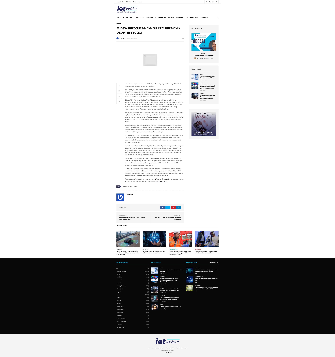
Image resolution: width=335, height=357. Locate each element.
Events (171, 17)
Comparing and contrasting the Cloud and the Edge (206, 279)
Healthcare (198, 249)
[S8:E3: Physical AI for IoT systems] (203, 42)
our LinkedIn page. (161, 181)
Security (118, 303)
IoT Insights (127, 17)
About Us (150, 348)
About (134, 2)
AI (117, 268)
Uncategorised (120, 327)
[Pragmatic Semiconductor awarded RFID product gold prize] (154, 307)
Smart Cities (119, 306)
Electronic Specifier (161, 179)
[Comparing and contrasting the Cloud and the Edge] (189, 279)
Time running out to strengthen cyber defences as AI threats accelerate (169, 298)
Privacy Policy (170, 348)
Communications (173, 249)
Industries (150, 17)
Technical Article (120, 318)
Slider (135, 186)
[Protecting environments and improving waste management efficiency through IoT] (189, 288)
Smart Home (119, 309)
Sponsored (119, 315)
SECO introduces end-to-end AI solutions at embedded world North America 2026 (207, 96)
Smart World (119, 312)
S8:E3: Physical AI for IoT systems (203, 55)
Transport (119, 249)
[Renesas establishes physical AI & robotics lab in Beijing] (194, 77)
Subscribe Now (120, 2)
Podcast (203, 53)
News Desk (122, 38)
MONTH (214, 262)
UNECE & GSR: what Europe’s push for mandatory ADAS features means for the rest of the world (127, 253)
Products (140, 17)
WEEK (210, 262)
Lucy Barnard (201, 58)
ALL (218, 262)
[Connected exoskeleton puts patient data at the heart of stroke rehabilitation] (207, 239)
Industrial (119, 280)
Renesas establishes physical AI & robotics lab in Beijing (207, 77)
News (118, 17)
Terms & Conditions (181, 348)
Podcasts (162, 17)
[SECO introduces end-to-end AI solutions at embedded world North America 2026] (194, 96)
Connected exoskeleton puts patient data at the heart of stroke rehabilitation (206, 252)
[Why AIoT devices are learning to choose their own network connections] (154, 239)
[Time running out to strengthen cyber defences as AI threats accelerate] (154, 298)
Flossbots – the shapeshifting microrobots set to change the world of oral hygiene (206, 270)
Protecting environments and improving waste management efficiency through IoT (206, 288)
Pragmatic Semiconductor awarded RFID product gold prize (170, 307)
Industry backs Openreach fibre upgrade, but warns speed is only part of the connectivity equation (180, 253)
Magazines (180, 17)
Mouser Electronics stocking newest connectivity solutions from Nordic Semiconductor (207, 86)
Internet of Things (127, 186)
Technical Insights (121, 321)
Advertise (128, 2)
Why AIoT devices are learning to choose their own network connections (154, 252)
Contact (140, 2)
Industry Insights (121, 285)
